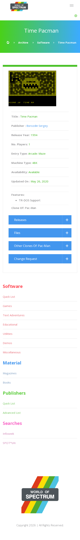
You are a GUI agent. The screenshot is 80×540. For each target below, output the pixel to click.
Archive (23, 42)
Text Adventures (14, 315)
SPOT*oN (9, 443)
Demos (7, 343)
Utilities (7, 334)
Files (17, 233)
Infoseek (8, 433)
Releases (20, 220)
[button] (75, 16)
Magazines (10, 373)
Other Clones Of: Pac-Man (32, 246)
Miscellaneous (12, 352)
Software (43, 42)
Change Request (25, 259)
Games (7, 306)
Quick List (9, 296)
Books (7, 382)
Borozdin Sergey (37, 126)
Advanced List (12, 413)
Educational (10, 324)
